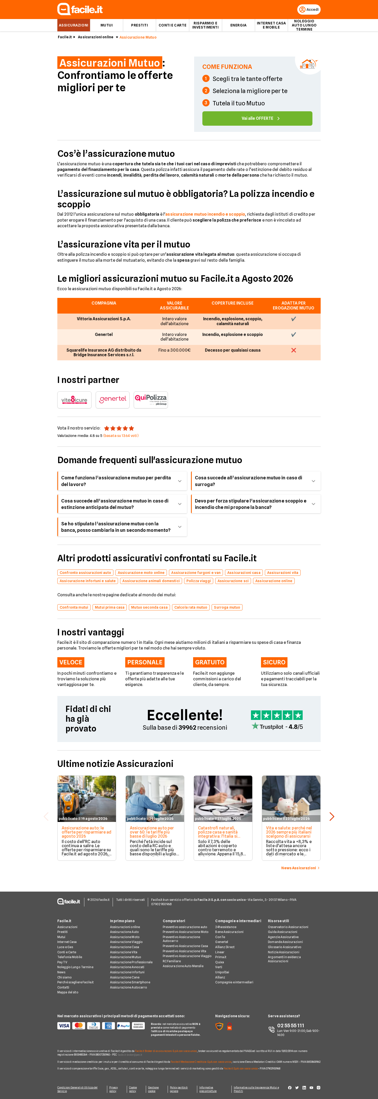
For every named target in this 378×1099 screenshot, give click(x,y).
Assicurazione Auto (124, 932)
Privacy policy (113, 1089)
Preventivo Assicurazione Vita (184, 951)
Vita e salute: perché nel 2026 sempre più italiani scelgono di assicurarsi (289, 832)
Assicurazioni (73, 25)
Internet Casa (67, 942)
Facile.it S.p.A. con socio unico (241, 1068)
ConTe (220, 937)
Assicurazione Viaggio (126, 942)
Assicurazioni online (95, 37)
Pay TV (62, 962)
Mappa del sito (67, 992)
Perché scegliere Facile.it (75, 982)
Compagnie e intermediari (234, 982)
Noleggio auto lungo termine (304, 25)
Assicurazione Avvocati (127, 967)
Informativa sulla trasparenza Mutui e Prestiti (256, 1089)
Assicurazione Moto (125, 937)
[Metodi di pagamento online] (101, 1025)
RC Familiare (172, 961)
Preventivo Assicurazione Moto (186, 932)
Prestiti (139, 25)
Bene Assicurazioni (229, 932)
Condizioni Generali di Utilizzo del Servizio (77, 1089)
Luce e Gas (65, 947)
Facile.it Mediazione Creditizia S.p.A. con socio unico (201, 1061)
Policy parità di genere (179, 1089)
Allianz (220, 977)
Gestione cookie (153, 1089)
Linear (219, 952)
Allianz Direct (225, 947)
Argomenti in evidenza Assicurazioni (284, 959)
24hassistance (225, 927)
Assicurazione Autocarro (128, 987)
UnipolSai (222, 972)
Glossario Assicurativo (284, 947)
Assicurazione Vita (123, 952)
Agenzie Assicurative (283, 937)
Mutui (107, 25)
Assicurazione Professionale (131, 962)
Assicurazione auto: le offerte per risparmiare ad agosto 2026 (86, 832)
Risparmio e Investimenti (205, 25)
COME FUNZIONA (227, 66)
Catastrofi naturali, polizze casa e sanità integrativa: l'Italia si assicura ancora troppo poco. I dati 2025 (220, 836)
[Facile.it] (80, 13)
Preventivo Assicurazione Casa (185, 946)
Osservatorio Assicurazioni (288, 927)
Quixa (219, 962)
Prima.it (220, 957)
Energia (238, 25)
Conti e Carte (172, 25)
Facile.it (65, 37)
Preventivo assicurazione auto (185, 927)
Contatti (63, 987)
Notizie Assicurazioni (283, 952)
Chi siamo (64, 977)
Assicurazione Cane (124, 977)
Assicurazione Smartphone (130, 982)
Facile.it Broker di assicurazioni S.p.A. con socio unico (166, 1050)
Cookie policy (133, 1089)
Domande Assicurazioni (285, 942)
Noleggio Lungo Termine (75, 967)
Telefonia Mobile (69, 957)
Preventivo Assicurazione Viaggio (187, 956)
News (61, 972)
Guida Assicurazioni (282, 932)
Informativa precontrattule (208, 1089)
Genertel (221, 942)
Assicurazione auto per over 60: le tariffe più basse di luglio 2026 (152, 832)
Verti (218, 967)
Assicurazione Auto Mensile (183, 966)
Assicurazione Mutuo (125, 957)
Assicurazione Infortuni (127, 972)
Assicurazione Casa (124, 947)
